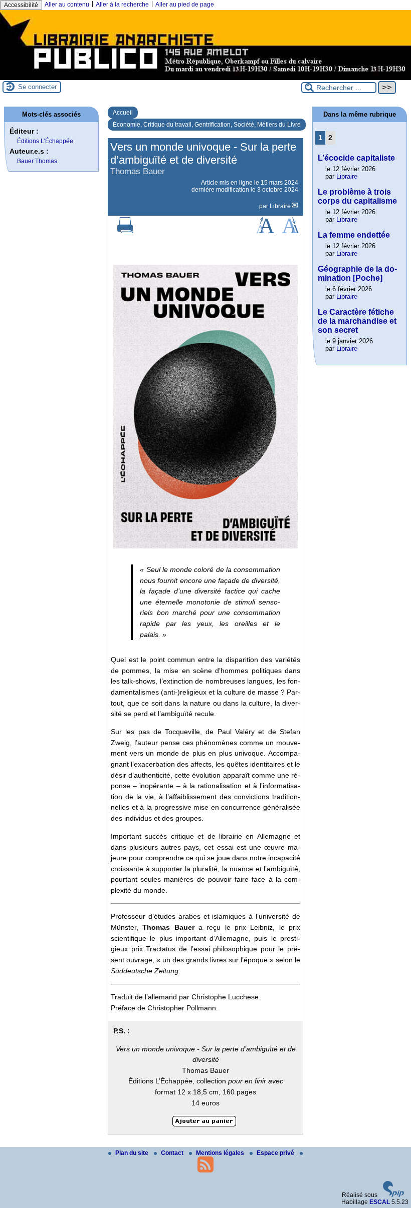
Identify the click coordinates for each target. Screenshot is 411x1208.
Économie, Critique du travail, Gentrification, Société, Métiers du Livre (207, 124)
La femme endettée (354, 235)
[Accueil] (205, 76)
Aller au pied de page (184, 4)
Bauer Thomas (37, 161)
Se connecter (37, 87)
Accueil (123, 112)
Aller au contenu (67, 4)
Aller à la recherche (122, 4)
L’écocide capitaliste (356, 158)
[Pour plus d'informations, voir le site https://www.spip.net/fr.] (393, 1194)
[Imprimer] (125, 231)
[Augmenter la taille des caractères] (265, 231)
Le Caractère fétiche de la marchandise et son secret (357, 321)
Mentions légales (221, 1152)
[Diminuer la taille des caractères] (290, 231)
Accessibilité (21, 5)
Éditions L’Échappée (45, 141)
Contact (173, 1152)
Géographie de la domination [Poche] (357, 273)
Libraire (280, 206)
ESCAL (379, 1201)
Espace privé (276, 1152)
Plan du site (132, 1152)
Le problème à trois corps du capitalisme (357, 196)
